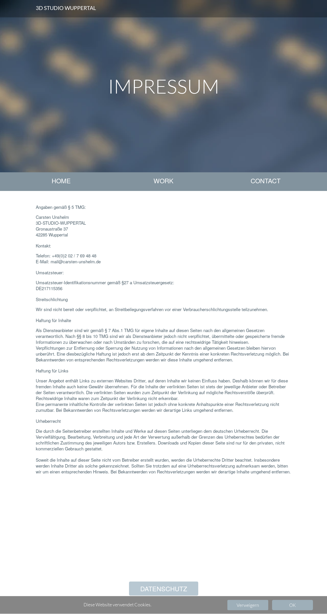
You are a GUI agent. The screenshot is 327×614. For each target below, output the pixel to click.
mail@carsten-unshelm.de (76, 261)
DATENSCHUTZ (163, 588)
